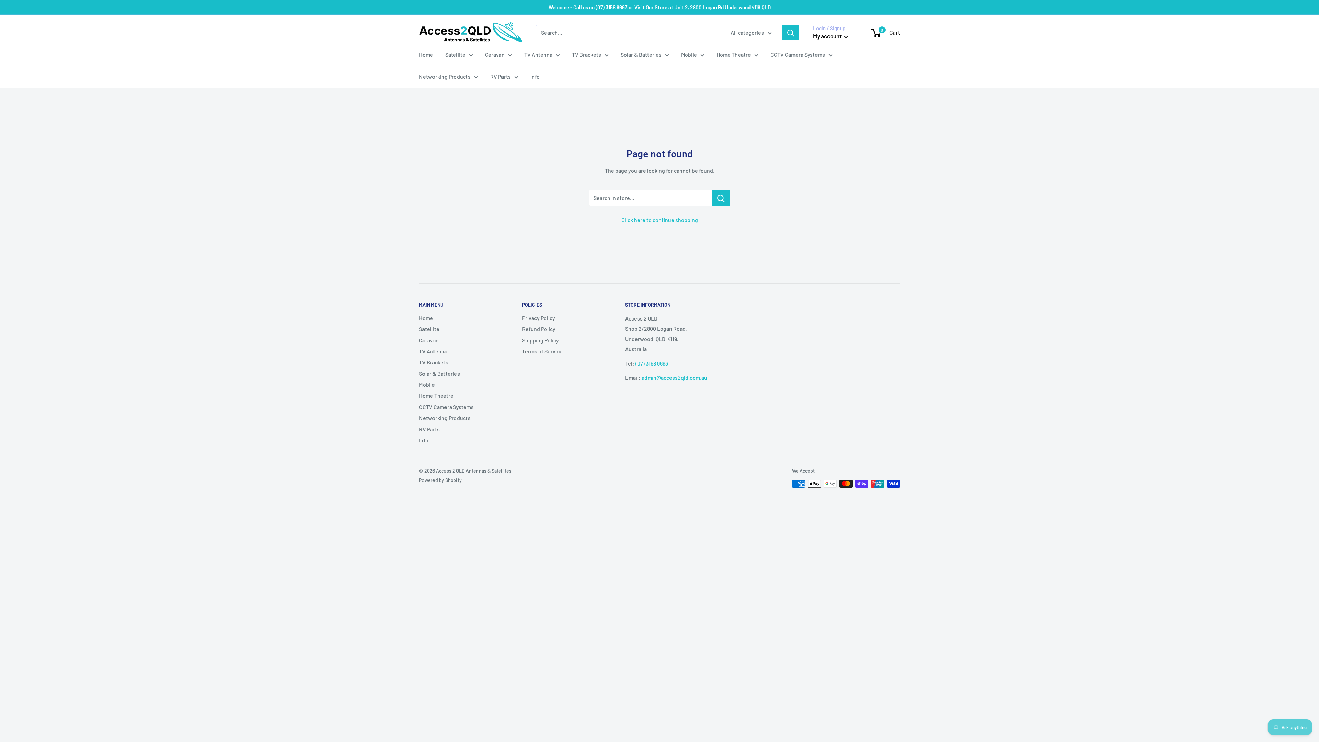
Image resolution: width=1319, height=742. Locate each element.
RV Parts (500, 76)
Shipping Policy (540, 340)
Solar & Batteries (641, 54)
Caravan (495, 54)
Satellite (455, 54)
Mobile (689, 54)
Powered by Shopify (440, 480)
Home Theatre (734, 54)
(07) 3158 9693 (651, 363)
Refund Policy (538, 329)
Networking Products (445, 76)
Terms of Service (542, 351)
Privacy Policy (538, 318)
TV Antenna (538, 54)
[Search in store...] (721, 198)
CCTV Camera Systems (797, 54)
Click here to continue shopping (659, 219)
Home (426, 54)
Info (535, 76)
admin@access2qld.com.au (674, 377)
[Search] (790, 32)
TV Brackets (586, 54)
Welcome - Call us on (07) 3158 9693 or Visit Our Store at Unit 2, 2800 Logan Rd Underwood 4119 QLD (660, 7)
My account (828, 36)
